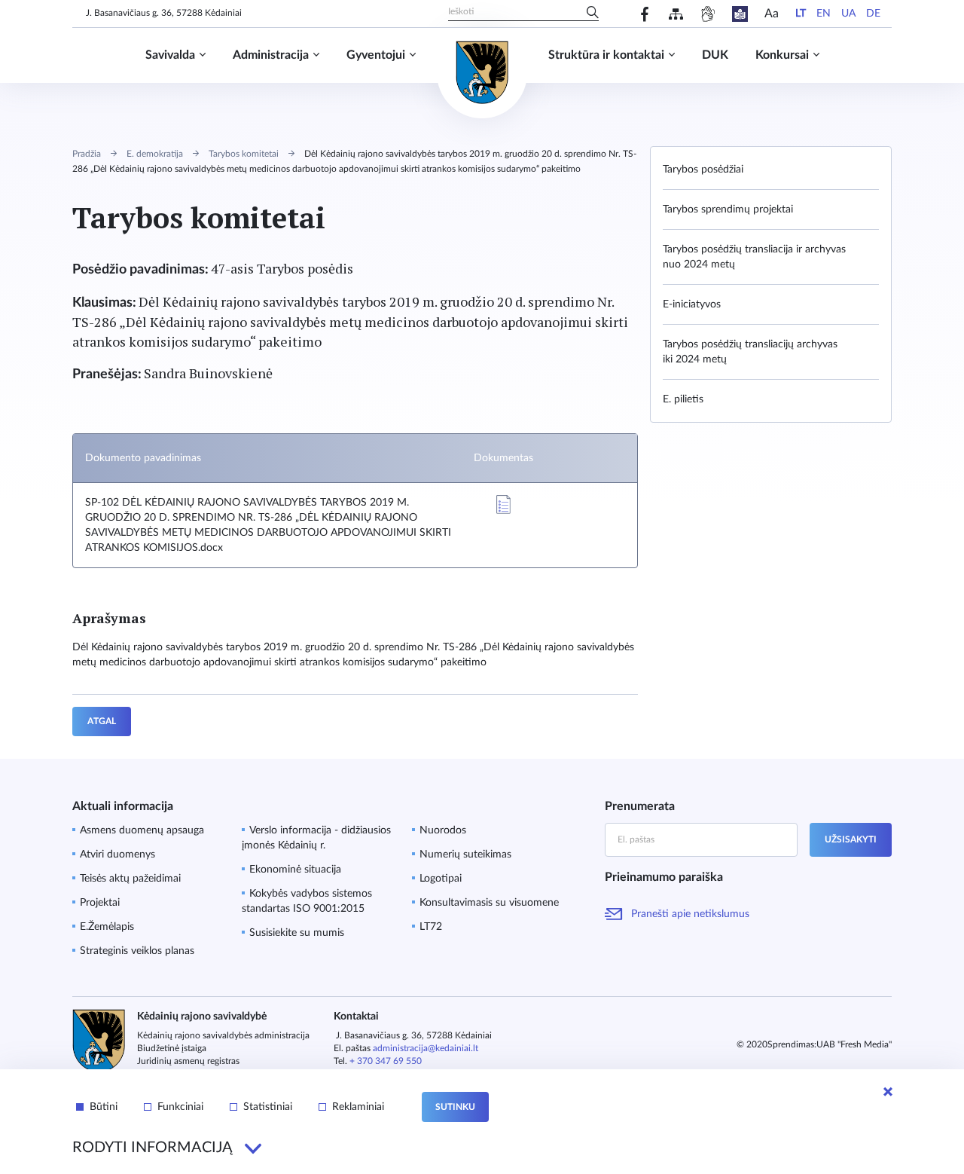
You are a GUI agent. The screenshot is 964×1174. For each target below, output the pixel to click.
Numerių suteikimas (465, 854)
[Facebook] (645, 14)
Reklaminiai (358, 1107)
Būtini (103, 1107)
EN (823, 13)
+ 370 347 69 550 (385, 1060)
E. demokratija (155, 153)
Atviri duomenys (117, 854)
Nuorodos (442, 830)
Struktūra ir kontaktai (606, 55)
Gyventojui (375, 55)
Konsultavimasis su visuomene (489, 902)
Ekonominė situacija (295, 869)
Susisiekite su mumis (296, 933)
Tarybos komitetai (244, 153)
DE (873, 13)
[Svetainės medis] (676, 14)
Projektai (100, 902)
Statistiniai (267, 1107)
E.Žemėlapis (107, 927)
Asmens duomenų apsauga (142, 830)
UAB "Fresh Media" (854, 1044)
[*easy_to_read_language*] (740, 14)
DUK (715, 55)
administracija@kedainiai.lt (425, 1048)
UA (848, 13)
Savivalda (170, 55)
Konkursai (782, 55)
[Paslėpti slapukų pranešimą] (888, 1092)
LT (800, 13)
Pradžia (86, 153)
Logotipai (440, 878)
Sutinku (455, 1106)
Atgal (101, 721)
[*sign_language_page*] (707, 14)
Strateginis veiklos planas (137, 951)
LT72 (430, 927)
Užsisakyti (851, 839)
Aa (771, 14)
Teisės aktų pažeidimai (130, 878)
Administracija (271, 55)
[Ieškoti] (593, 13)
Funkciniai (180, 1107)
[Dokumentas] (503, 504)
